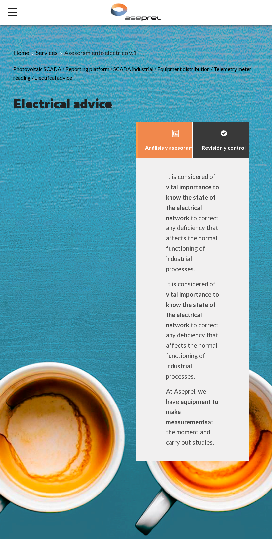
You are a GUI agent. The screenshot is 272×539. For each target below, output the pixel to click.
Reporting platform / (89, 69)
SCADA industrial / (135, 69)
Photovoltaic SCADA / (39, 69)
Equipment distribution (183, 69)
